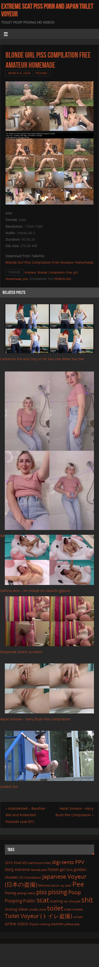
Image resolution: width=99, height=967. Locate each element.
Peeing (10, 892)
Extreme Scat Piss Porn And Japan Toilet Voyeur (47, 10)
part (68, 885)
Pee (78, 883)
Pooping (13, 901)
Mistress (44, 885)
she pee (74, 901)
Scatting (56, 901)
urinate (78, 917)
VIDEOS (22, 924)
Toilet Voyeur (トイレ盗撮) (38, 916)
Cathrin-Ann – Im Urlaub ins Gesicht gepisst (35, 590)
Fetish (53, 869)
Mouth (55, 885)
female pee (39, 870)
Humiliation (33, 877)
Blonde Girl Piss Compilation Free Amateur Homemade (49, 262)
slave (23, 909)
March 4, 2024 (19, 73)
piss (25, 279)
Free (69, 272)
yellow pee (72, 924)
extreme (22, 869)
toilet (55, 907)
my (62, 885)
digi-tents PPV (68, 862)
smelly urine (37, 909)
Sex (66, 901)
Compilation (57, 272)
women (57, 923)
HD (21, 878)
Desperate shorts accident (21, 652)
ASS (24, 863)
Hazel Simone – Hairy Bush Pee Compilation (35, 719)
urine (10, 923)
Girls (70, 870)
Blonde (42, 272)
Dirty (9, 869)
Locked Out (9, 786)
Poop (74, 892)
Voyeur (34, 924)
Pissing (41, 73)
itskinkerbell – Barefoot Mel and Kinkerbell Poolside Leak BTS (25, 815)
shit (87, 900)
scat (43, 899)
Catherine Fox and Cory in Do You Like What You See (42, 359)
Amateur (30, 272)
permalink (62, 279)
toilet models (73, 909)
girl (76, 272)
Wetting (45, 924)
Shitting (11, 909)
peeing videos (26, 893)
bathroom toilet (39, 863)
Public (29, 901)
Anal (17, 862)
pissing (57, 892)
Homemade (13, 279)
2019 (8, 862)
